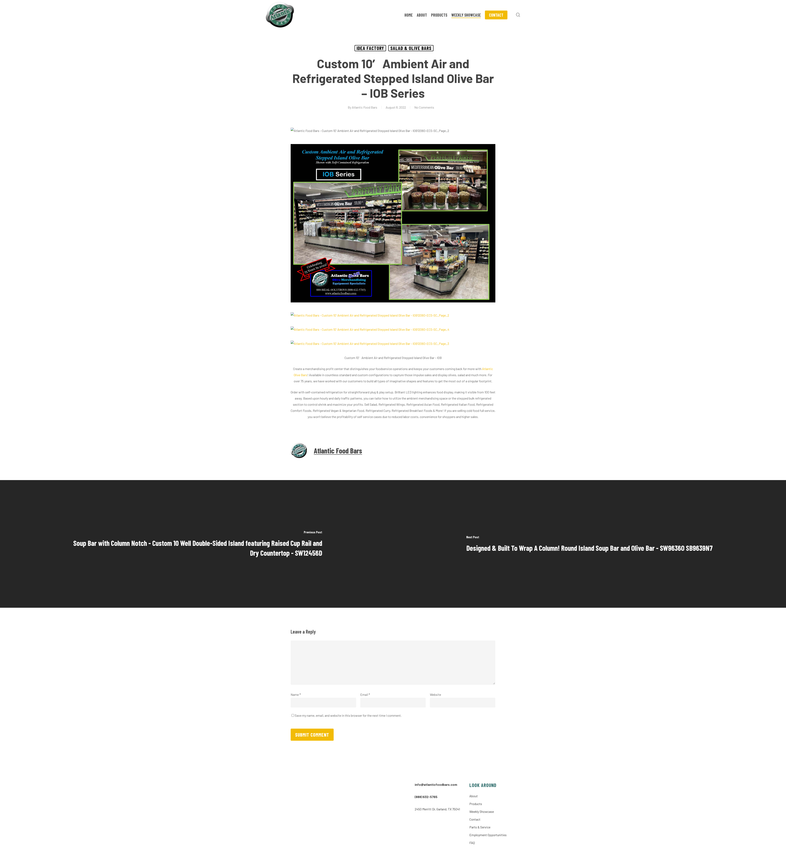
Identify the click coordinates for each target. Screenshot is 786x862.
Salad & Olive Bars (410, 48)
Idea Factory (370, 48)
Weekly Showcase (481, 811)
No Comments (424, 107)
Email (365, 694)
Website (435, 694)
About (473, 796)
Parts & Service (479, 827)
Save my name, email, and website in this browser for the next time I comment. (348, 715)
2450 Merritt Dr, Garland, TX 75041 (437, 809)
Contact (474, 819)
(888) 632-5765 (426, 797)
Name (296, 694)
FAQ (472, 843)
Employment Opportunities (488, 835)
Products (475, 804)
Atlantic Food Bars (364, 107)
